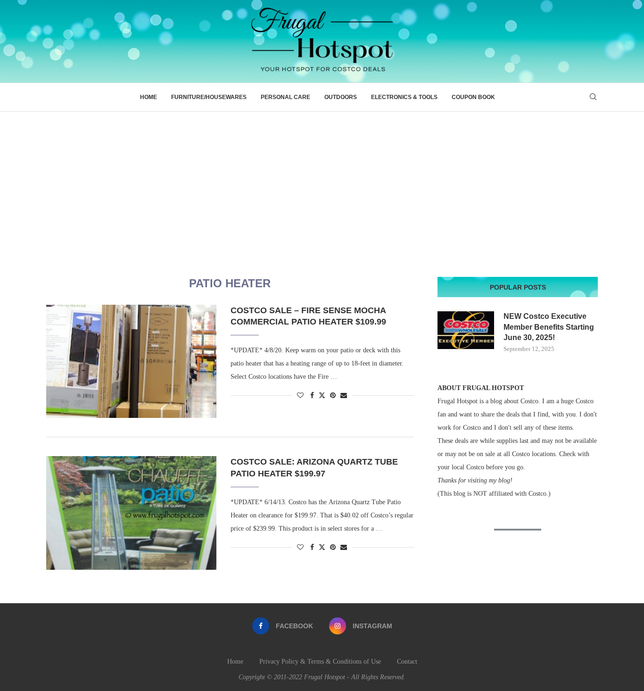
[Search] (593, 97)
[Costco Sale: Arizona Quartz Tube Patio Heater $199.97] (131, 512)
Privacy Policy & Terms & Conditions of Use (320, 661)
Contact (407, 661)
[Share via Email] (343, 396)
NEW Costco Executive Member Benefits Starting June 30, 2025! (549, 326)
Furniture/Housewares (209, 97)
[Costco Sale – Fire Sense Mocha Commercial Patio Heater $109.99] (131, 361)
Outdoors (340, 97)
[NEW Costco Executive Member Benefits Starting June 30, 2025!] (466, 330)
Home (148, 97)
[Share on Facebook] (312, 396)
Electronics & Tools (404, 97)
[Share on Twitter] (322, 395)
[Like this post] (300, 396)
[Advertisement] (322, 183)
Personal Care (285, 97)
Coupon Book (473, 97)
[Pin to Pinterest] (333, 396)
